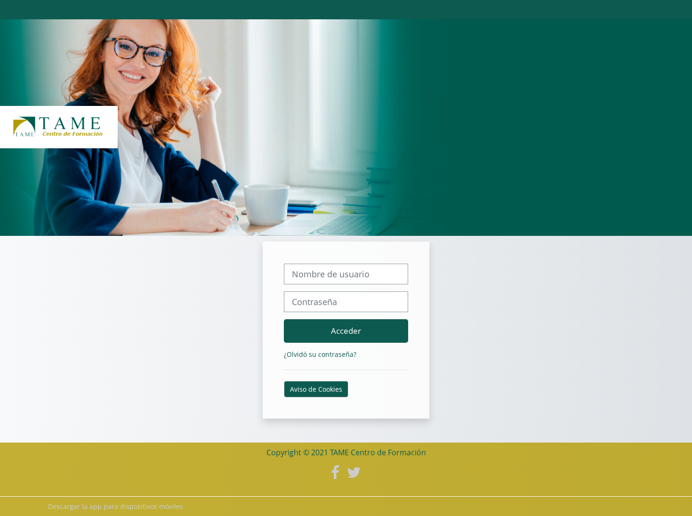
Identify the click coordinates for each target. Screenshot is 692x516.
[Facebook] (335, 472)
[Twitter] (354, 472)
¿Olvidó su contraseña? (320, 354)
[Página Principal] (59, 126)
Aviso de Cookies (316, 389)
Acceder (346, 330)
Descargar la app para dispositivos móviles (115, 506)
